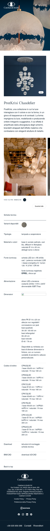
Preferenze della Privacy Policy (25, 502)
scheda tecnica (28, 446)
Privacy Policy (30, 499)
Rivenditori (38, 525)
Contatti (27, 525)
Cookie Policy (19, 499)
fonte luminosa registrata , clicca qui (32, 272)
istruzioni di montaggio (31, 444)
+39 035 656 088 (14, 525)
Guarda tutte (39, 206)
